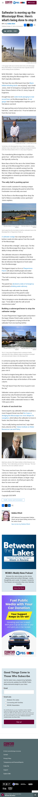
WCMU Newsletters (13, 705)
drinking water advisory (19, 286)
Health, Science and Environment (13, 500)
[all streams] (35, 795)
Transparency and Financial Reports (13, 762)
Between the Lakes (13, 700)
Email (6, 688)
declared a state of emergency (23, 284)
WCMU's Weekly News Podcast (19, 573)
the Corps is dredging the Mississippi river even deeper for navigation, (18, 415)
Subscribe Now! (19, 588)
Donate (32, 2)
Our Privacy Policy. (16, 717)
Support (6, 770)
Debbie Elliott (11, 24)
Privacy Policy (7, 758)
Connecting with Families (15, 702)
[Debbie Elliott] (6, 515)
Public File (6, 766)
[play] (3, 795)
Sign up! (19, 722)
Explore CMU (7, 773)
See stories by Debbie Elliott (20, 524)
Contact (6, 754)
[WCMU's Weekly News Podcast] (19, 552)
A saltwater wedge (8, 237)
